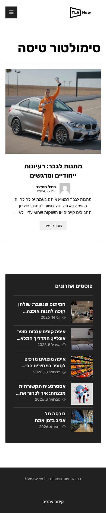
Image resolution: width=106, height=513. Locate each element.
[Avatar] (65, 188)
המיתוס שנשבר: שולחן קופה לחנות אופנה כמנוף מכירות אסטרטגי (41, 311)
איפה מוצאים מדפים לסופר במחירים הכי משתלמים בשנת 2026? (40, 365)
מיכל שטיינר (46, 187)
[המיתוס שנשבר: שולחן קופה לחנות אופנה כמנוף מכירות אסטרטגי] (82, 312)
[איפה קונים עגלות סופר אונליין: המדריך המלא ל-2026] (82, 339)
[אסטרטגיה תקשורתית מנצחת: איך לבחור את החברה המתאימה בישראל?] (82, 394)
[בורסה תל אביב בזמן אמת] (82, 421)
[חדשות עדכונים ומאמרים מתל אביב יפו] (80, 12)
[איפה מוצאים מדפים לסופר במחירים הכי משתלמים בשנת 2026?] (82, 366)
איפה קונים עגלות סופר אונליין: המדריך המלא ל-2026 (41, 338)
